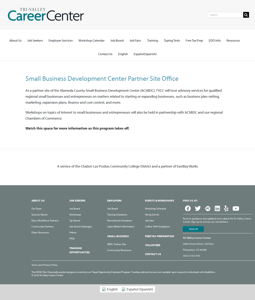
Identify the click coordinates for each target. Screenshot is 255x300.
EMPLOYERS (114, 200)
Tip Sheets (74, 220)
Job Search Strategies (80, 226)
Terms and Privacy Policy (44, 264)
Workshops (75, 214)
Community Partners (42, 226)
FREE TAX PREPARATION (159, 236)
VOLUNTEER (152, 245)
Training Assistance (117, 214)
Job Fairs (149, 220)
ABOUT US (38, 200)
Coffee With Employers (157, 226)
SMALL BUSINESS (118, 236)
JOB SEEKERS (77, 200)
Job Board (74, 208)
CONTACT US (153, 254)
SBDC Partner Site (116, 244)
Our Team (36, 208)
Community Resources (119, 250)
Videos (72, 232)
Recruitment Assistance (119, 220)
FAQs (72, 238)
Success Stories (39, 214)
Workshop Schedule (155, 208)
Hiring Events (152, 214)
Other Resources (40, 232)
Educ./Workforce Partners (45, 220)
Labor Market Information (120, 226)
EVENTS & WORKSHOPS (159, 200)
